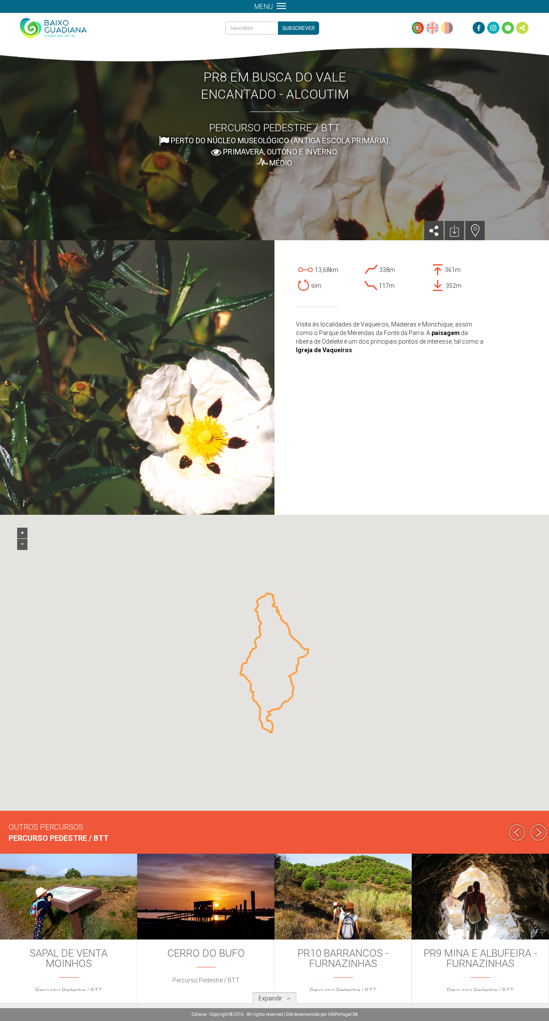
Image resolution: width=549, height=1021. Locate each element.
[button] (271, 594)
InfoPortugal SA (343, 1014)
